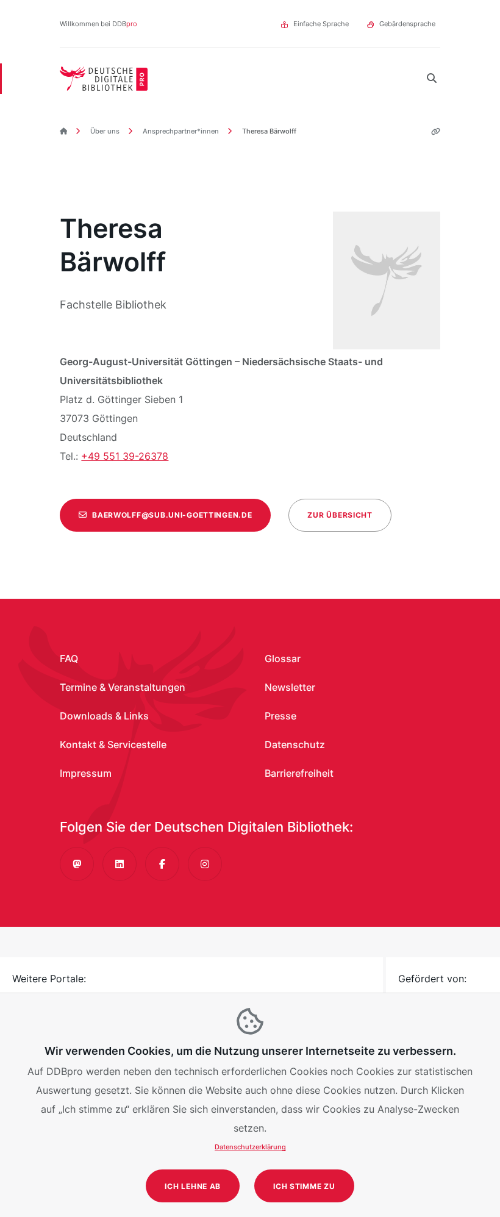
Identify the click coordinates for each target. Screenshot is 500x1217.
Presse (280, 716)
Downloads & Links (104, 716)
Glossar (283, 658)
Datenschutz (295, 744)
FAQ (69, 658)
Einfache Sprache (321, 24)
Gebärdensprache (407, 24)
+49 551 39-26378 (124, 456)
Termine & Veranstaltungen (122, 687)
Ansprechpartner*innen (180, 131)
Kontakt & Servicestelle (113, 744)
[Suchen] (431, 78)
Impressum (86, 773)
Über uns (104, 131)
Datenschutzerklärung (250, 1147)
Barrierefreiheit (299, 773)
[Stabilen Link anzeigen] (431, 131)
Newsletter (290, 687)
